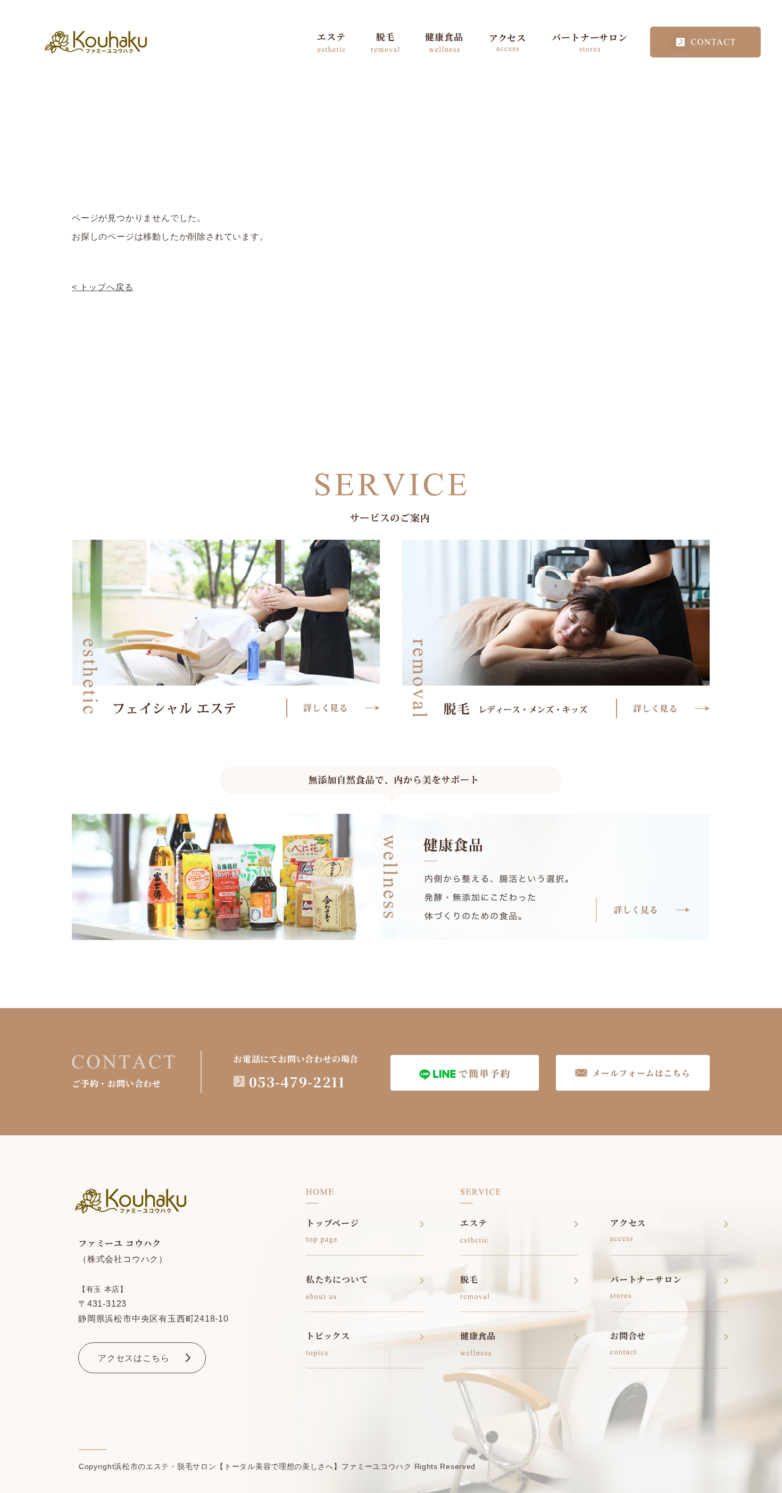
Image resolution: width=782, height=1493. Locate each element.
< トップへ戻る (102, 287)
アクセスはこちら (133, 1358)
